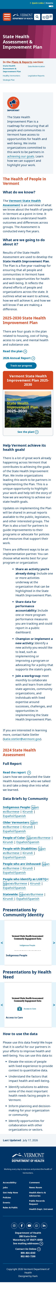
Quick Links (38, 3)
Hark (35, 1276)
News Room (35, 1187)
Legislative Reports (36, 75)
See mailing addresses (26, 1243)
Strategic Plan (9, 80)
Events (49, 3)
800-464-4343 (28, 1252)
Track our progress (21, 365)
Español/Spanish (14, 816)
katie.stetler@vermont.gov (22, 739)
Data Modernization (36, 66)
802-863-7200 (28, 1256)
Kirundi (28, 812)
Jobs (5, 1187)
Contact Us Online (25, 1249)
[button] (7, 17)
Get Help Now (10, 1192)
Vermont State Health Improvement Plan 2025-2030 (28, 380)
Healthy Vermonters (11, 75)
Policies (7, 1197)
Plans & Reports (21, 62)
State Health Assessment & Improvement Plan (12, 68)
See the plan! (26, 393)
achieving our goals (20, 156)
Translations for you (47, 17)
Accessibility (9, 1182)
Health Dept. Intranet (41, 1209)
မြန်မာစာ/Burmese (38, 838)
